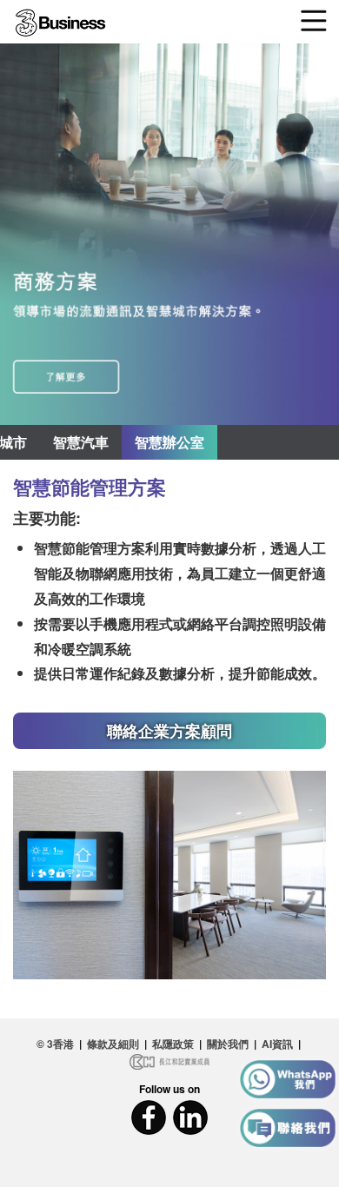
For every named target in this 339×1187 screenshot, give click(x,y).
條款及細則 (113, 1043)
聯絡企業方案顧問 (169, 730)
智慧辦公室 (169, 442)
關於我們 (228, 1043)
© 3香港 (55, 1043)
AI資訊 (277, 1043)
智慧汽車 (81, 442)
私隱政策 (173, 1043)
